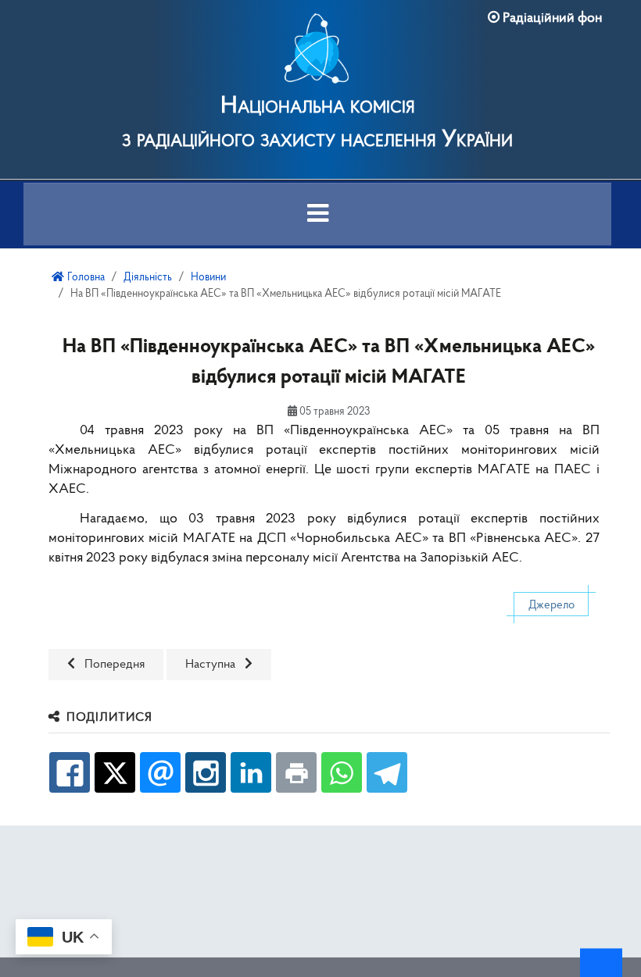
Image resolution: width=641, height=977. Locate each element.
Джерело (551, 606)
